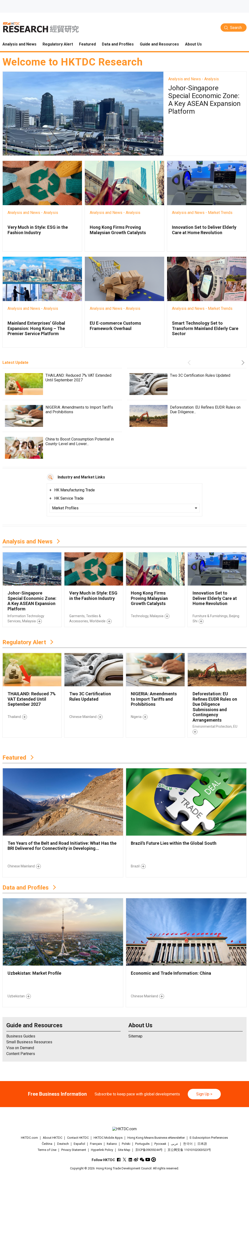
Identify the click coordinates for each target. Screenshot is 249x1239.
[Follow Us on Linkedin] (130, 1159)
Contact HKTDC (78, 1137)
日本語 (202, 1144)
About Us (140, 1025)
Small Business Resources (29, 1042)
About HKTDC (52, 1137)
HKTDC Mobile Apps (108, 1137)
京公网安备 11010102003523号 (189, 1150)
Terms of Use (47, 1150)
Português (142, 1144)
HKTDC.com (29, 1137)
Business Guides (20, 1036)
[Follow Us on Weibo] (136, 1159)
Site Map (124, 1150)
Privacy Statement (73, 1150)
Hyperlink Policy (102, 1150)
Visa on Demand (20, 1048)
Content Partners (20, 1053)
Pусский (160, 1144)
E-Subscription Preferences (209, 1137)
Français (96, 1144)
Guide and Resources (34, 1025)
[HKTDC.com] (125, 1129)
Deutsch (63, 1144)
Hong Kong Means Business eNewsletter (156, 1137)
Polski (126, 1144)
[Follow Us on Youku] (153, 1159)
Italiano (112, 1144)
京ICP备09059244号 (149, 1150)
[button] (190, 362)
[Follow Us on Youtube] (147, 1159)
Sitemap (135, 1036)
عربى (174, 1144)
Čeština (47, 1144)
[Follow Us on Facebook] (118, 1159)
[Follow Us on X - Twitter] (124, 1159)
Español (79, 1144)
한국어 (188, 1144)
